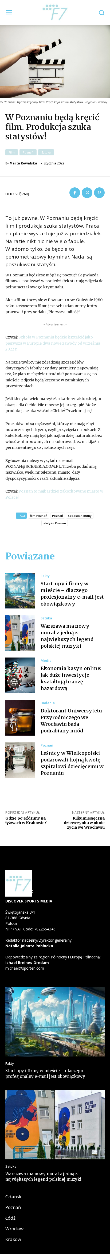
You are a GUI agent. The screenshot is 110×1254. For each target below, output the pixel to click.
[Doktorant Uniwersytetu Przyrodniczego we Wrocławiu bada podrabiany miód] (20, 718)
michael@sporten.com (24, 968)
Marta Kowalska (23, 163)
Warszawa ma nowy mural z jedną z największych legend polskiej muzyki (67, 636)
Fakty (45, 576)
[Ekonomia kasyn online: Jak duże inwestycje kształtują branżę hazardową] (20, 675)
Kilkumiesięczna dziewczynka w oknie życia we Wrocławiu (84, 823)
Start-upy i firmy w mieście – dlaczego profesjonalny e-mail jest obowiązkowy (72, 593)
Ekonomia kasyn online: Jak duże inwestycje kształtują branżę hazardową (71, 678)
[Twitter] (87, 192)
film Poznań (38, 516)
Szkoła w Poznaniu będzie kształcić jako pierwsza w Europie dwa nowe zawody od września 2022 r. (52, 343)
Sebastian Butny (80, 516)
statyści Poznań (54, 523)
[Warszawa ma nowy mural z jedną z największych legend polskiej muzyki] (20, 633)
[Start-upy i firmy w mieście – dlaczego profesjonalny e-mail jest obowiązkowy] (20, 590)
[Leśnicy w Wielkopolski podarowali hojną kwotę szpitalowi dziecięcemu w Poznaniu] (20, 760)
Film (12, 152)
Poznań (28, 152)
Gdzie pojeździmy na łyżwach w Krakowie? (26, 820)
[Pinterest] (99, 192)
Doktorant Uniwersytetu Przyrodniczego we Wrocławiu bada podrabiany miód (71, 721)
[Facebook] (74, 192)
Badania (48, 703)
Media (46, 660)
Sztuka (46, 152)
